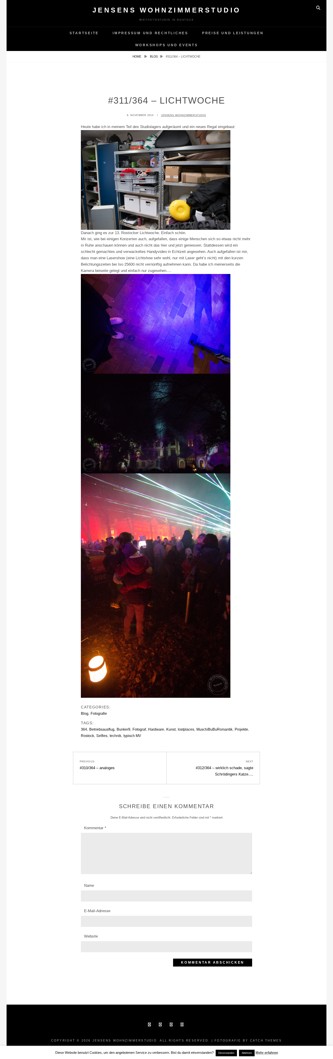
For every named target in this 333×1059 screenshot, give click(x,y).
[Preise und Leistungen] (171, 1024)
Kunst (171, 729)
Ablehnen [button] (247, 1053)
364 (84, 729)
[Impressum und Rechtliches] (160, 1024)
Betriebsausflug (101, 729)
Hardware (156, 729)
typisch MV (132, 736)
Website (91, 936)
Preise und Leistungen (233, 33)
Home (137, 56)
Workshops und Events (166, 45)
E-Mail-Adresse (97, 911)
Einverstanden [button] (226, 1053)
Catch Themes (266, 1040)
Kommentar (95, 828)
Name (89, 885)
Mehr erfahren (267, 1052)
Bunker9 (123, 729)
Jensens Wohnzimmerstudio (166, 10)
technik (115, 736)
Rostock (87, 736)
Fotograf (139, 729)
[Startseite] (149, 1024)
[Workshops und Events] (182, 1024)
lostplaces (186, 729)
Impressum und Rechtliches (150, 33)
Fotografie (99, 713)
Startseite (84, 33)
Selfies (101, 736)
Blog (154, 56)
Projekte (241, 729)
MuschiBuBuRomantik (214, 729)
